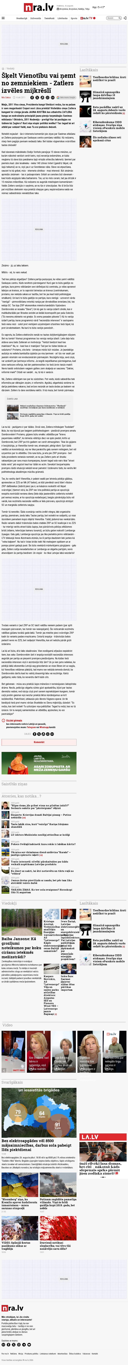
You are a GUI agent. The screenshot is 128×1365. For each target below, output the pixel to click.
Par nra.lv (5, 1354)
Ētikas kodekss (75, 1354)
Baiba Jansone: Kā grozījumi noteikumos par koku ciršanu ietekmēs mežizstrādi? (21, 947)
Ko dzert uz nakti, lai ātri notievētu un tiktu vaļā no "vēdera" (42, 872)
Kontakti (95, 1354)
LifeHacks (63, 18)
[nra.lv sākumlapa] (39, 7)
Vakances (86, 1354)
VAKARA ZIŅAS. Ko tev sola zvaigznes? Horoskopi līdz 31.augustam (41, 891)
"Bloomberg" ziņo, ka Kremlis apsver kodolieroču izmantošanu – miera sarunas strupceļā (19, 1204)
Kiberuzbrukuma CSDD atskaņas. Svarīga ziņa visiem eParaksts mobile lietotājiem (109, 126)
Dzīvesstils (35, 18)
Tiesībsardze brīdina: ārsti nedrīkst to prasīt (109, 78)
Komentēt (39, 742)
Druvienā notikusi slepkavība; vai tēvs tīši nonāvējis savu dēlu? (55, 1245)
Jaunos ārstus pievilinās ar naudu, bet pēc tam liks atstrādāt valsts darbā (41, 881)
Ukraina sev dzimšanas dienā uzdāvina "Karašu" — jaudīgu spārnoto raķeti (41, 853)
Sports (74, 18)
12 (41, 855)
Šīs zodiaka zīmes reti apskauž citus (107, 139)
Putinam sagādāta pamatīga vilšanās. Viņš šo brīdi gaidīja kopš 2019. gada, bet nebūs (45, 415)
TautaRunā (49, 18)
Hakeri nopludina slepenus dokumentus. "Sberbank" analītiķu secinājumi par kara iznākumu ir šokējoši (43, 407)
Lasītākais (89, 69)
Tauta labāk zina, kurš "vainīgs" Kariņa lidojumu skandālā (39, 825)
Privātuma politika (31, 1354)
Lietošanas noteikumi (48, 1354)
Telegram (31, 727)
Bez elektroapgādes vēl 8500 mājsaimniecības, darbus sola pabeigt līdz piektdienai (36, 1145)
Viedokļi (10, 68)
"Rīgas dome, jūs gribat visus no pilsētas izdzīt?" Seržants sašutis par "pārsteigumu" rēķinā (40, 807)
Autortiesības (63, 1354)
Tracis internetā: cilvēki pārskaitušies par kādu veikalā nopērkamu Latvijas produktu (39, 863)
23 (24, 818)
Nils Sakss (6, 97)
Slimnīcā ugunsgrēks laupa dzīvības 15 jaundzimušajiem (106, 95)
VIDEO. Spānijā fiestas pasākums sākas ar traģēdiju (16, 1245)
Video (7, 1025)
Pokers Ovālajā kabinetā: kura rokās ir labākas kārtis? (43, 844)
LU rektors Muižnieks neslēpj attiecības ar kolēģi (40, 834)
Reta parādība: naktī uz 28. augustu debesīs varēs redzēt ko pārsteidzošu (109, 110)
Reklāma (13, 1354)
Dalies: (27, 734)
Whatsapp (44, 727)
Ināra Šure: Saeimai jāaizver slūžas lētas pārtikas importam (68, 983)
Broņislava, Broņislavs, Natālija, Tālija (73, 9)
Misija (20, 1354)
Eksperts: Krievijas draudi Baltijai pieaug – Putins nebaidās (41, 816)
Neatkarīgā (21, 18)
